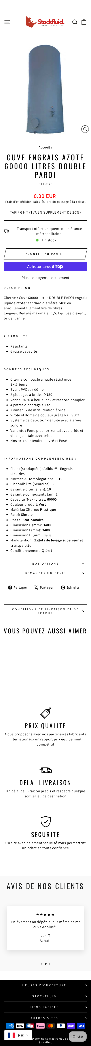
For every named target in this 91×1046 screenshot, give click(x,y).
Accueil (44, 147)
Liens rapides (44, 1007)
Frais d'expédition (18, 202)
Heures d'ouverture (44, 985)
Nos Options (45, 563)
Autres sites (44, 1018)
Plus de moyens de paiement (46, 277)
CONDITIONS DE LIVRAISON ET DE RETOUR (45, 611)
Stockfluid (44, 996)
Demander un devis (45, 573)
